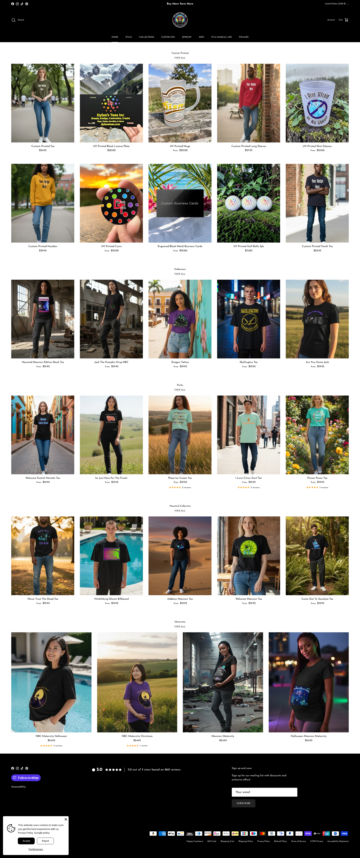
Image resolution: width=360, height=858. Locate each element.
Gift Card (211, 841)
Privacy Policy (263, 841)
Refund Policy (280, 841)
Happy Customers (195, 841)
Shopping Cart (227, 841)
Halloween (180, 269)
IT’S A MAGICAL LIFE (221, 37)
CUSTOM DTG (168, 37)
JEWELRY (187, 37)
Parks (180, 385)
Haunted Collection (180, 506)
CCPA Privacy (316, 841)
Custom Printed (180, 53)
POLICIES (243, 37)
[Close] (66, 819)
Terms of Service (298, 841)
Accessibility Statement (338, 841)
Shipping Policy (245, 841)
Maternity (180, 622)
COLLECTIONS (146, 37)
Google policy (42, 832)
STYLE (128, 37)
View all (180, 58)
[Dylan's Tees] (180, 20)
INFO (201, 37)
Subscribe (243, 803)
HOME (115, 37)
